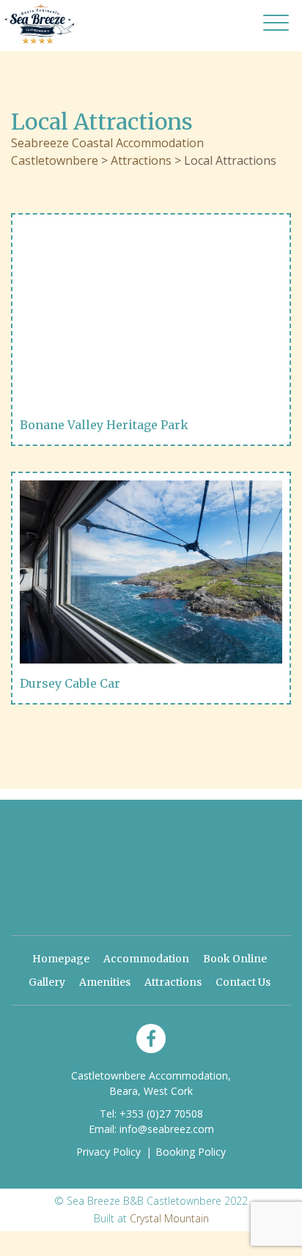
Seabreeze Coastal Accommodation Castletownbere (39, 24)
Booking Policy (190, 1152)
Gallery (47, 982)
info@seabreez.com (166, 1129)
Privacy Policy (108, 1152)
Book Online (235, 958)
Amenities (104, 982)
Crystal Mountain (169, 1218)
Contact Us (243, 982)
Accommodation (146, 958)
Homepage (60, 958)
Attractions (173, 982)
